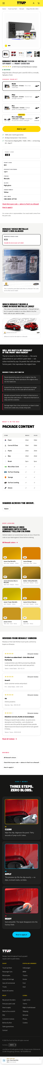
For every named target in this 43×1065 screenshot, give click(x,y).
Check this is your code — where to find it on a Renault (20, 204)
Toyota (25, 975)
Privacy (25, 1019)
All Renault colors (8, 542)
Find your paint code (8, 1004)
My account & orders (9, 1000)
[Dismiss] (40, 1059)
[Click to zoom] (21, 30)
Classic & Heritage (8, 979)
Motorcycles (6, 975)
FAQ (3, 1015)
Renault (22, 9)
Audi (24, 987)
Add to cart (21, 129)
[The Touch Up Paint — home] (21, 3)
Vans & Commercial (8, 983)
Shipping (25, 1011)
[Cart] (39, 3)
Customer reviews (8, 1019)
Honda (25, 979)
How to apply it (7, 207)
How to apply (6, 1007)
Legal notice (26, 1000)
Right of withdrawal (29, 1007)
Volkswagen (26, 968)
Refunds (25, 1015)
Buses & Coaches (8, 991)
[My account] (34, 3)
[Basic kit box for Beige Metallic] (5, 54)
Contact (5, 1030)
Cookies (25, 1023)
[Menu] (4, 3)
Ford (24, 983)
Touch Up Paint (12, 9)
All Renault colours (10, 757)
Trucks (4, 987)
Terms (25, 1004)
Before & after (7, 1023)
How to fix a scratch (8, 1011)
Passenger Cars (7, 971)
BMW (24, 971)
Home (4, 9)
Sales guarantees (8, 1026)
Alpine (6, 509)
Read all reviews (8, 739)
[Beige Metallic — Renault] (13, 54)
